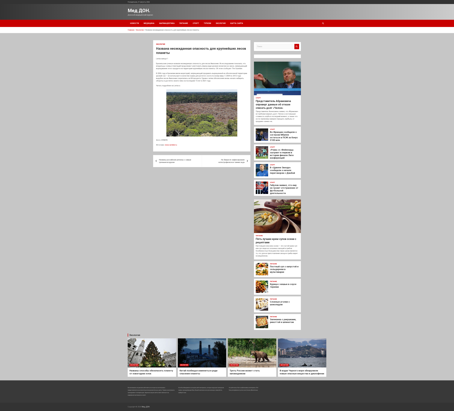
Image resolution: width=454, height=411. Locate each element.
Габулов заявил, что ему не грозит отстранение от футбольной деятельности (284, 189)
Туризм (207, 23)
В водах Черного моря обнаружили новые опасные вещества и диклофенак (302, 372)
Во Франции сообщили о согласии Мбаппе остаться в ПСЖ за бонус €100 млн (284, 136)
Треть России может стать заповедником (245, 372)
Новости (134, 23)
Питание (183, 23)
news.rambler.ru (171, 145)
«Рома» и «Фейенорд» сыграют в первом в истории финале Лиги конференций (282, 153)
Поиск (296, 46)
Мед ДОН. (139, 10)
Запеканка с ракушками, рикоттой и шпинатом (283, 320)
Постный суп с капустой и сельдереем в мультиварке (284, 269)
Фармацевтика (167, 23)
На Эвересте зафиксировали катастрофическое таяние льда (231, 161)
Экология (221, 23)
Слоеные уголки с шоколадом (280, 303)
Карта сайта (236, 23)
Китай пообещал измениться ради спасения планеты (198, 372)
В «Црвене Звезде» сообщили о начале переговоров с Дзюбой (282, 170)
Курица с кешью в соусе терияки (283, 285)
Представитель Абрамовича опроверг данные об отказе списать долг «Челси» (273, 104)
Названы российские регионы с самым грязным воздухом (175, 161)
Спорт (196, 23)
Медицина (149, 23)
